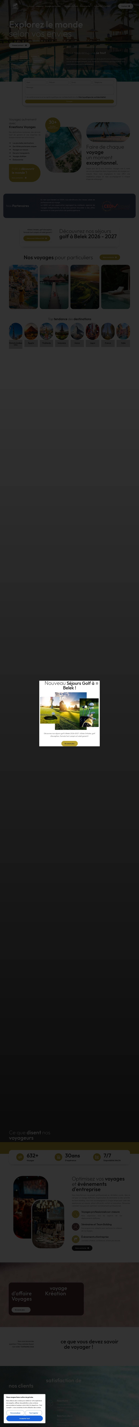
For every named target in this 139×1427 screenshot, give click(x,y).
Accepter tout (24, 1418)
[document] (69, 713)
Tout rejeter (33, 1413)
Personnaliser (15, 1413)
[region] (24, 1408)
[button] (7, 335)
